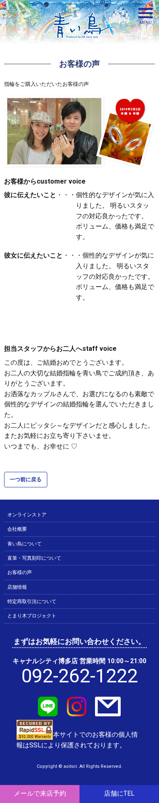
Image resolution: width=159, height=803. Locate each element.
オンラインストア (26, 515)
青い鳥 (85, 41)
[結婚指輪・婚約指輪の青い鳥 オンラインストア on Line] (48, 712)
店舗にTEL (119, 793)
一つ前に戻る (26, 479)
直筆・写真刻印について (34, 558)
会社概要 (17, 529)
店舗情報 (17, 587)
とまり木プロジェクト (31, 616)
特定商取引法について (31, 601)
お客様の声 (19, 572)
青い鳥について (24, 544)
